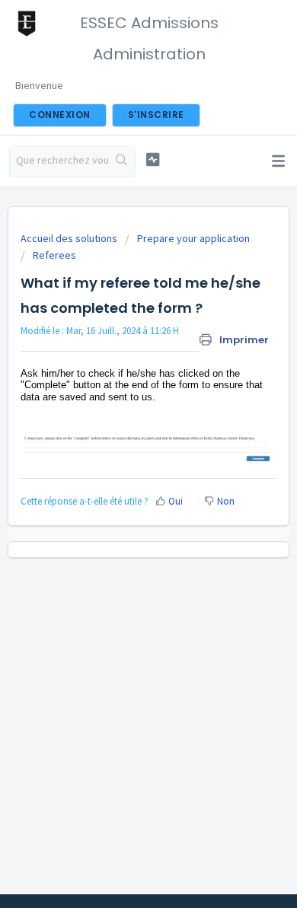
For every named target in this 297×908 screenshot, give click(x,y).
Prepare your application (193, 238)
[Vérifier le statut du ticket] (152, 159)
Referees (54, 255)
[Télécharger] (120, 445)
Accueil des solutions (70, 238)
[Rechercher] (122, 161)
